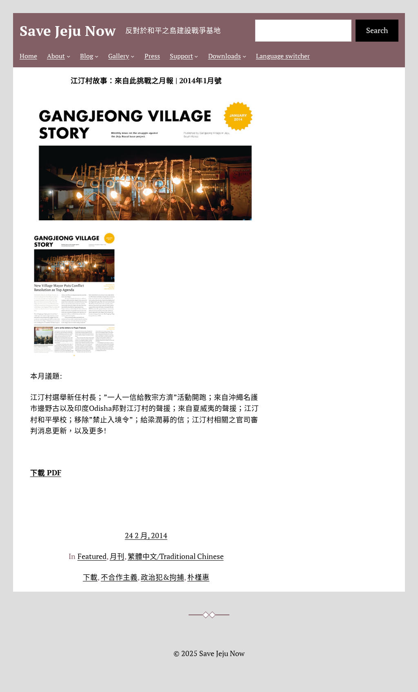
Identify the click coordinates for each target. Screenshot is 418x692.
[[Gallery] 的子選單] (132, 56)
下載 (90, 577)
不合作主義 (119, 577)
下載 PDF (45, 472)
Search (377, 30)
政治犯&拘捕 (162, 577)
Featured (92, 556)
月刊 (117, 556)
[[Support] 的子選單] (196, 56)
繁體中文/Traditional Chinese (176, 556)
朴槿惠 (198, 577)
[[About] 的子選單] (68, 56)
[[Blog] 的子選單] (96, 56)
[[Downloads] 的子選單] (244, 56)
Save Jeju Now (68, 30)
